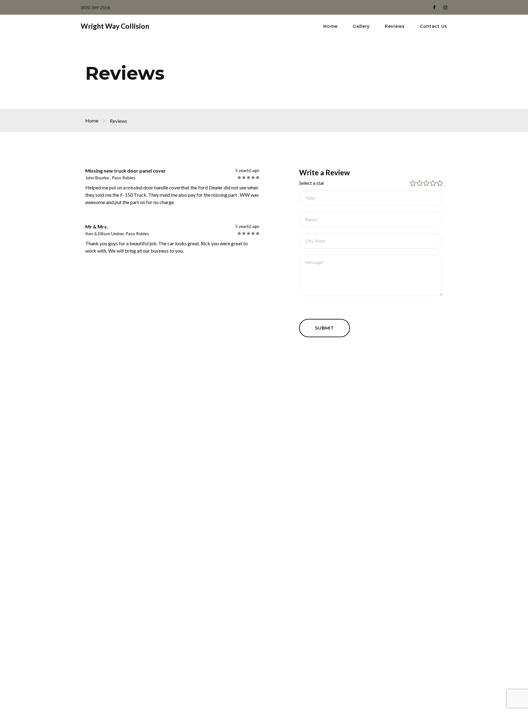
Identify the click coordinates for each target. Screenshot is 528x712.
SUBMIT (324, 328)
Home (330, 26)
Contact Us (433, 26)
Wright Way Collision (115, 26)
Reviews (395, 26)
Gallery (361, 26)
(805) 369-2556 (95, 7)
